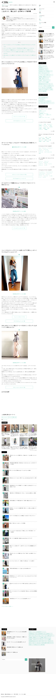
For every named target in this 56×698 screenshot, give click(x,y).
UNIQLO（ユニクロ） (42, 110)
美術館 (40, 125)
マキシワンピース (42, 173)
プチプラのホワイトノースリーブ (19, 178)
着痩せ (40, 141)
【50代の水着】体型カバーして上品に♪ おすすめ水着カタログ (20, 568)
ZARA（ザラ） (49, 114)
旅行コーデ (51, 85)
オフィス (40, 124)
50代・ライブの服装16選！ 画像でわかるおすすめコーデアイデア (21, 538)
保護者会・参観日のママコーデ (44, 76)
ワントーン (41, 161)
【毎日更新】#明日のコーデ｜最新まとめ (15, 647)
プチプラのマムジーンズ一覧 (19, 321)
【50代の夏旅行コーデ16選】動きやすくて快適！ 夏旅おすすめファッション (23, 500)
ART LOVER (16, 694)
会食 (45, 124)
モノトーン (47, 161)
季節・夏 (14, 417)
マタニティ (41, 129)
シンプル (47, 150)
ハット (40, 177)
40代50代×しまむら (42, 71)
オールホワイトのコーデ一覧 (19, 228)
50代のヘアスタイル (42, 65)
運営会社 (2, 694)
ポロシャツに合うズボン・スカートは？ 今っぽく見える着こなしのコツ (48, 57)
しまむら (40, 116)
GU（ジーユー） (5, 417)
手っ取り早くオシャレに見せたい (45, 101)
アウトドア (46, 126)
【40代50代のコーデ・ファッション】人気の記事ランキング (20, 598)
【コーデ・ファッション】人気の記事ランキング (16, 642)
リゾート (40, 126)
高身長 (48, 138)
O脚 (40, 138)
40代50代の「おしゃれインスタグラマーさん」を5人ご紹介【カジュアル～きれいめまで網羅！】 (15, 435)
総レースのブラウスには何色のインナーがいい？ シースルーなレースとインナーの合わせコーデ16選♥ (15, 448)
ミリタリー (50, 148)
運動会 (46, 129)
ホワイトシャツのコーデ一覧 (19, 116)
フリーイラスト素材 (22, 694)
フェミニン (45, 148)
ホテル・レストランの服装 (43, 82)
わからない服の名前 (42, 91)
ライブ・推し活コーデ (43, 87)
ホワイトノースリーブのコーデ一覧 (19, 174)
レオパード (41, 163)
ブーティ (40, 175)
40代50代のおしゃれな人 (43, 69)
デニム (46, 163)
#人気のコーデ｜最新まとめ (12, 652)
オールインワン (42, 174)
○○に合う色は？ (42, 99)
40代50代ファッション (43, 67)
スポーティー (41, 150)
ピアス (44, 177)
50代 (48, 141)
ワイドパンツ (49, 173)
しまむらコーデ (36, 635)
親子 (48, 128)
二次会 (50, 125)
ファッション (5, 419)
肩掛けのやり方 (41, 89)
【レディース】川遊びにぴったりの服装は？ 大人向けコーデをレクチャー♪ (22, 515)
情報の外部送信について (9, 694)
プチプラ (10, 417)
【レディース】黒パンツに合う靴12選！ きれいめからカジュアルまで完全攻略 (48, 40)
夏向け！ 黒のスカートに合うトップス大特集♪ (17, 523)
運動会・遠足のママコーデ (43, 78)
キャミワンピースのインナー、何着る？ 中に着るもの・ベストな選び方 (22, 560)
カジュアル (46, 149)
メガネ (51, 175)
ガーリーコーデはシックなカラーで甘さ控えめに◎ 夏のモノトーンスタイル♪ (19, 48)
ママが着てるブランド (48, 74)
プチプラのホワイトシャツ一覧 (19, 120)
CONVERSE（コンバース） (43, 113)
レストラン (45, 125)
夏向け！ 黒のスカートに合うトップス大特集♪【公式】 (6, 434)
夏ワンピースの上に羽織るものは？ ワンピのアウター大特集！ (20, 470)
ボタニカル (46, 162)
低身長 (43, 138)
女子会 (51, 126)
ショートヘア (41, 137)
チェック (40, 162)
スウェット (41, 165)
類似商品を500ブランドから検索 (19, 80)
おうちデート (50, 124)
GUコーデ (31, 635)
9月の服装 (49, 87)
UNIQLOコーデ (49, 71)
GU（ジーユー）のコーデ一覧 (19, 387)
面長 (46, 137)
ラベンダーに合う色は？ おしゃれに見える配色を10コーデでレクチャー (32, 434)
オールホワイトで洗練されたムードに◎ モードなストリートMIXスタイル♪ (18, 49)
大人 (40, 148)
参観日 (44, 128)
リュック (48, 174)
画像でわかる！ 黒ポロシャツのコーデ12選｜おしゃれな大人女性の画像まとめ (48, 51)
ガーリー (40, 149)
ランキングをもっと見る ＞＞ (7, 606)
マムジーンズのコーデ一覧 (19, 316)
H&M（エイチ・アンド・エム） (44, 117)
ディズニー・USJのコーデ (43, 85)
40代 (44, 141)
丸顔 (50, 137)
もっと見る (52, 119)
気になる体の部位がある (43, 97)
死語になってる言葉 (49, 89)
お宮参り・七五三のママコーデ (44, 80)
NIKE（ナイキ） (42, 114)
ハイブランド (41, 74)
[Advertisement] (19, 132)
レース (50, 163)
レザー (46, 165)
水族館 (40, 128)
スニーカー (46, 175)
